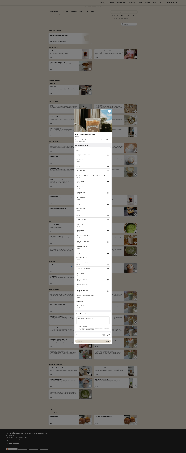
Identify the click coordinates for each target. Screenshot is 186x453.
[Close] (109, 111)
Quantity (79, 335)
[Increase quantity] (108, 335)
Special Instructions (82, 313)
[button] (93, 120)
